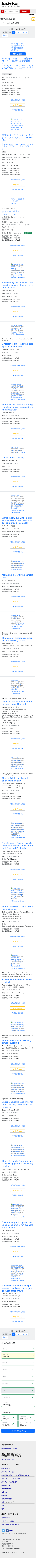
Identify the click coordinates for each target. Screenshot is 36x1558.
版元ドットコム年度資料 (9, 1482)
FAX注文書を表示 (17, 110)
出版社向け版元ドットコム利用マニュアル (15, 1475)
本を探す (26, 11)
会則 (3, 1502)
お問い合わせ (6, 1518)
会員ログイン (6, 1468)
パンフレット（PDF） (9, 1459)
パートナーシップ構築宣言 (10, 1524)
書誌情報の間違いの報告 (9, 1448)
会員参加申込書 (7, 1488)
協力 (3, 1509)
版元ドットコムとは (8, 1472)
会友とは (4, 1492)
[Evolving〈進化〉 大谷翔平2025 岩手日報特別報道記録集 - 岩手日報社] (18, 47)
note (11, 1531)
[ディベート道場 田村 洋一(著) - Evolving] (18, 201)
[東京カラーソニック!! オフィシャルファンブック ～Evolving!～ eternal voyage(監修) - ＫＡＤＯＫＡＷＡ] (18, 124)
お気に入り (18, 105)
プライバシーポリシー (9, 1521)
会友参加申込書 (7, 1499)
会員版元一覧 (6, 1485)
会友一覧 (4, 1495)
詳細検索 (31, 14)
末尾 (4, 35)
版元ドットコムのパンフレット (12, 1478)
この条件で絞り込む (18, 1431)
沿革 (3, 1505)
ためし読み (18, 54)
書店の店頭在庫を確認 (17, 100)
